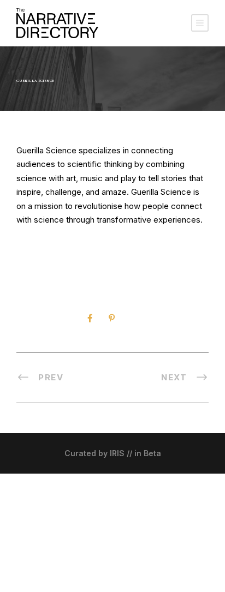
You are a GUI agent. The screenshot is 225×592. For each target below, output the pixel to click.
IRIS (117, 453)
